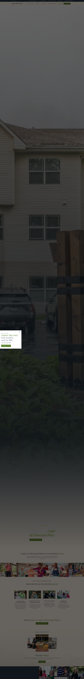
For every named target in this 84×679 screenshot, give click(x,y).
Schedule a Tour (6, 345)
